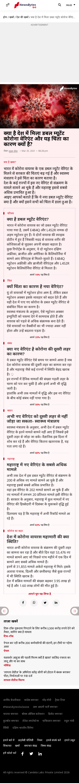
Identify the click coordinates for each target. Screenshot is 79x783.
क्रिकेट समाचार (55, 713)
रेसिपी (6, 727)
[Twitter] (45, 603)
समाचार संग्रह (30, 745)
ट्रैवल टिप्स (60, 700)
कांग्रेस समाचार (31, 700)
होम (5, 17)
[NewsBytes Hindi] (25, 5)
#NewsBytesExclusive (16, 707)
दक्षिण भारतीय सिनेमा (22, 727)
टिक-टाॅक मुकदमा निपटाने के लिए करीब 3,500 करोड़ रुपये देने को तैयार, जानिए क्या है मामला (39, 630)
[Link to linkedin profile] (40, 753)
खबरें (11, 17)
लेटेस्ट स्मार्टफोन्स (30, 720)
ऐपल (6, 650)
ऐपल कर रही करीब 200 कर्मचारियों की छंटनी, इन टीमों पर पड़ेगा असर (38, 645)
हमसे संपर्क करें (53, 740)
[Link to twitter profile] (31, 753)
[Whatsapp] (34, 603)
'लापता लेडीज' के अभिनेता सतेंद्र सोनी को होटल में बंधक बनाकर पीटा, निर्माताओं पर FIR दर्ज (37, 674)
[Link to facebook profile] (22, 753)
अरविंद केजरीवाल (12, 700)
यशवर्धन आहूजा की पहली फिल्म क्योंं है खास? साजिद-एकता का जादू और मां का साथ (37, 659)
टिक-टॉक (9, 636)
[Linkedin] (56, 603)
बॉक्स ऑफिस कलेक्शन (33, 713)
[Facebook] (23, 603)
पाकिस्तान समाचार (51, 720)
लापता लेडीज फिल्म (14, 680)
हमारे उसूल (69, 740)
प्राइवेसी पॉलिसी (25, 740)
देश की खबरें (22, 17)
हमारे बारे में (9, 740)
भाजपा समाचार (10, 713)
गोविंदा (7, 665)
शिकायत (7, 745)
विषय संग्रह (46, 745)
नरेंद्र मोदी (46, 700)
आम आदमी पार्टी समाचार (45, 707)
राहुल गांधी (69, 720)
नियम (39, 740)
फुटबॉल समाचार (11, 720)
